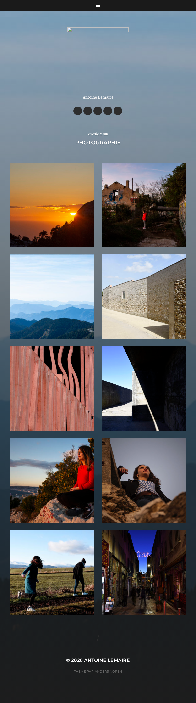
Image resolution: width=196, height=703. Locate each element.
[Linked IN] (107, 111)
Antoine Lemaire (107, 660)
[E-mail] (97, 111)
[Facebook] (77, 111)
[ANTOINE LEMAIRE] (98, 58)
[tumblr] (118, 111)
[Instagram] (87, 111)
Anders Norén (108, 671)
